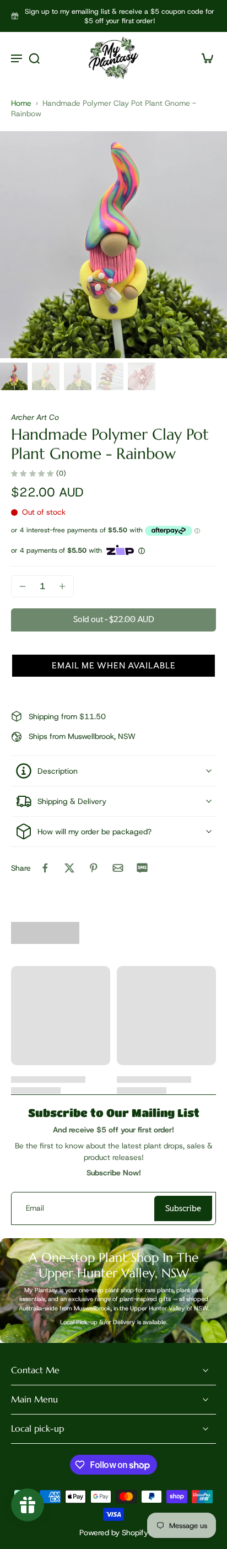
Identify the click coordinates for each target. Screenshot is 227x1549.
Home (21, 103)
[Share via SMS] (142, 868)
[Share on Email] (118, 868)
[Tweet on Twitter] (69, 868)
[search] (34, 58)
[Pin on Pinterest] (94, 868)
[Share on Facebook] (45, 868)
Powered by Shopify (113, 1532)
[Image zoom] (113, 244)
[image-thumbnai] (14, 376)
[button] (113, 620)
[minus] (23, 586)
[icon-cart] (204, 57)
